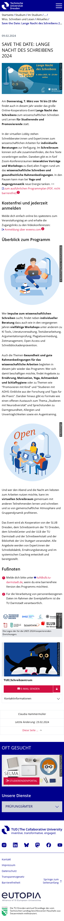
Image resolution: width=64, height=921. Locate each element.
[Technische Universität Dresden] (12, 6)
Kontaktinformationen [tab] (17, 698)
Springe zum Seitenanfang (51, 881)
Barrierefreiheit (11, 883)
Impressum (8, 865)
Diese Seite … (30, 730)
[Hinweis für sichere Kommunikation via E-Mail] (56, 688)
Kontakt (6, 860)
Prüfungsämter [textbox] (19, 806)
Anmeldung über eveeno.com (23, 230)
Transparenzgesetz (13, 877)
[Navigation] (59, 5)
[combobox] (32, 806)
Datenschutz (9, 871)
